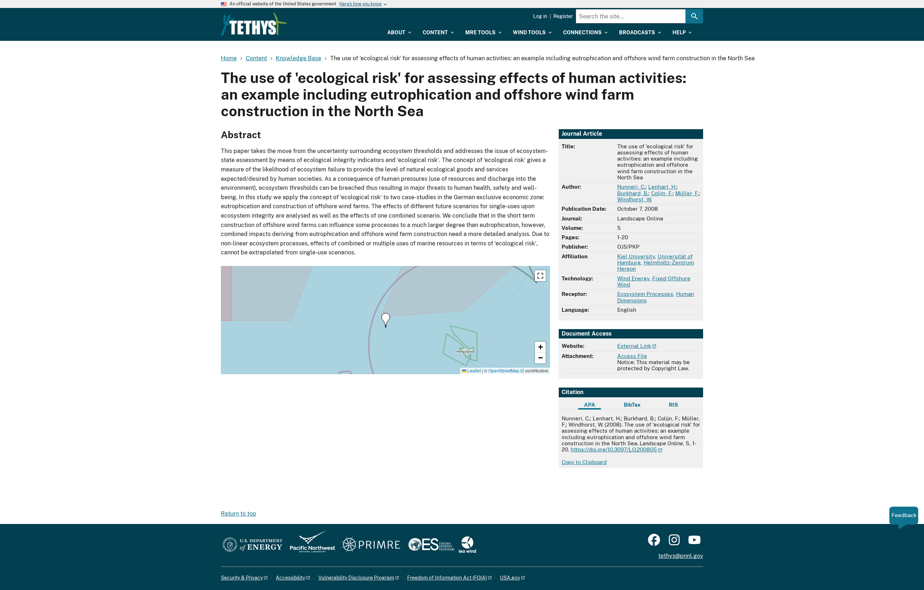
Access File (632, 356)
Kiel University (636, 256)
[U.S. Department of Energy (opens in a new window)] (252, 545)
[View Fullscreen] (540, 275)
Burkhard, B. (632, 193)
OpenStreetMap (503, 370)
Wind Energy (633, 278)
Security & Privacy (242, 578)
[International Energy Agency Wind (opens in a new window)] (467, 545)
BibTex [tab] (632, 405)
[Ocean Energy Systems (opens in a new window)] (432, 545)
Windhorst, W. (634, 199)
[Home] (254, 24)
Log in (540, 16)
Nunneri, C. (631, 187)
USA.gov (510, 578)
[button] (385, 320)
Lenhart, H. (662, 187)
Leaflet (473, 370)
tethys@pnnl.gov (680, 555)
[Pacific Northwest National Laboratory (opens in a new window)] (309, 545)
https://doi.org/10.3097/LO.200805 (614, 449)
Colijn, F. (661, 193)
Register (563, 16)
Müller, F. (687, 193)
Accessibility (290, 578)
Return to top (238, 513)
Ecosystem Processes (645, 294)
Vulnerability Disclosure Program (356, 578)
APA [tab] (589, 405)
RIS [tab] (673, 405)
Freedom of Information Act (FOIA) (447, 578)
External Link (634, 346)
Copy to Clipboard (584, 462)
